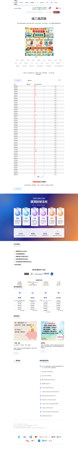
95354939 (16, 124)
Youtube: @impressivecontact (47, 387)
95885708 (16, 174)
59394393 (16, 136)
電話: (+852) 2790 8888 (46, 375)
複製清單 (18, 80)
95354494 (16, 122)
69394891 (16, 169)
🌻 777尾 (58, 283)
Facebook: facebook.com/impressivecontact (50, 411)
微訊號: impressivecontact (47, 415)
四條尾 (37, 60)
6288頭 (32, 63)
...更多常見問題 (17, 264)
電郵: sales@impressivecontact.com (49, 395)
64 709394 (16, 160)
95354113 (16, 118)
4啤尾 (21, 60)
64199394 (16, 111)
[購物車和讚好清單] (49, 8)
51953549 (16, 102)
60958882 (16, 98)
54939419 (16, 156)
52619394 (16, 154)
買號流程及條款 (28, 427)
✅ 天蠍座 (19, 282)
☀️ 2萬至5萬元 (45, 282)
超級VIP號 (32, 60)
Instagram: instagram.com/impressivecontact (50, 391)
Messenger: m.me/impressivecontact (49, 399)
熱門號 (26, 60)
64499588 (16, 86)
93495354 (16, 131)
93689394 (16, 91)
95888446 (16, 89)
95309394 (16, 125)
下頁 (42, 176)
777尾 (22, 63)
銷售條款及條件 (34, 427)
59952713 (16, 158)
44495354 (16, 95)
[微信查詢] (39, 9)
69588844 (16, 113)
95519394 (16, 120)
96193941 (16, 138)
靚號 (14, 84)
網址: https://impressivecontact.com (48, 379)
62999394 (16, 109)
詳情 (16, 353)
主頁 (16, 8)
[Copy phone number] (44, 86)
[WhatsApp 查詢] (38, 9)
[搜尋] (54, 12)
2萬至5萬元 (49, 63)
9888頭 (43, 60)
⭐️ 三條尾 (58, 282)
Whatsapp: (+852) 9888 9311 (47, 371)
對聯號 (16, 60)
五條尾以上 (59, 60)
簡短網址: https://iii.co (46, 383)
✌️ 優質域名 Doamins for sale (32, 282)
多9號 (43, 63)
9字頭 (54, 60)
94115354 (16, 142)
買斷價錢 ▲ (28, 84)
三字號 (27, 63)
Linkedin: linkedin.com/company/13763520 (50, 403)
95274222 (16, 171)
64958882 (16, 163)
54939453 (16, 133)
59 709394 (16, 149)
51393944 (16, 153)
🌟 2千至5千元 (45, 283)
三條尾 (59, 63)
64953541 (16, 162)
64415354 (16, 140)
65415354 (16, 165)
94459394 (16, 115)
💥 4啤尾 (32, 283)
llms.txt (45, 427)
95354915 (16, 145)
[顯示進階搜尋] (50, 12)
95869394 (16, 93)
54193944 (16, 104)
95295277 (16, 116)
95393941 (16, 147)
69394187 (16, 167)
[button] (16, 42)
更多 (55, 86)
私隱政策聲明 (40, 427)
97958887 (16, 100)
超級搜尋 (48, 60)
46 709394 (16, 151)
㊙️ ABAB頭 (19, 283)
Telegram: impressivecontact (47, 407)
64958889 (16, 87)
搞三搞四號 (19, 8)
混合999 (38, 63)
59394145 (16, 107)
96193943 (16, 129)
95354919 (16, 127)
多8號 (55, 63)
